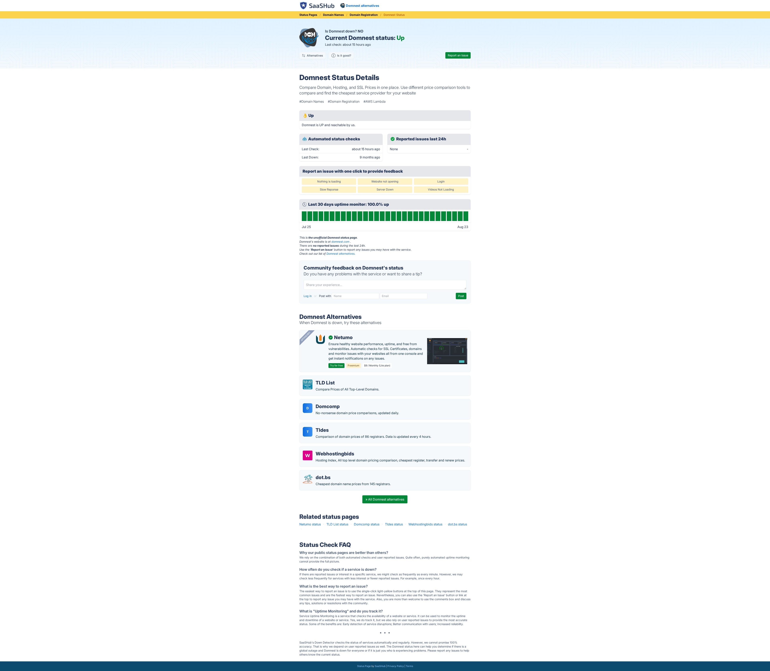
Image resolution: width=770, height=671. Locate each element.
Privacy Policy (395, 666)
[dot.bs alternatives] (307, 479)
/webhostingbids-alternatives (324, 449)
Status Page (364, 666)
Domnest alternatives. (340, 253)
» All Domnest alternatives (385, 499)
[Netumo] (320, 339)
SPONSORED (305, 336)
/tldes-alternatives (316, 425)
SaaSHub (380, 666)
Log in (308, 296)
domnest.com (340, 241)
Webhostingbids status (425, 524)
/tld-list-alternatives (317, 378)
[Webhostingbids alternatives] (307, 455)
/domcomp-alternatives (320, 402)
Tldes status (394, 524)
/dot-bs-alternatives (318, 473)
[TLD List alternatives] (307, 384)
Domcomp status (366, 524)
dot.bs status (457, 524)
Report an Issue (458, 55)
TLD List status (337, 524)
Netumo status (310, 524)
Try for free (336, 365)
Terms (409, 666)
